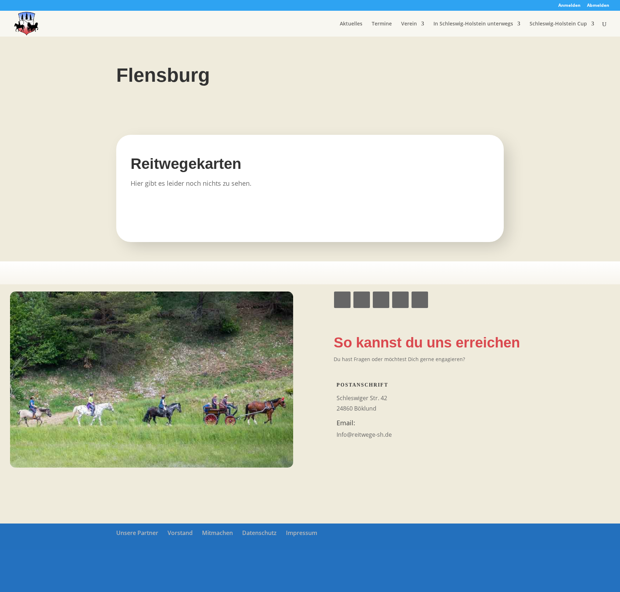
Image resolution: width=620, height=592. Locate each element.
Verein (409, 24)
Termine (382, 24)
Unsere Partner (137, 533)
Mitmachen (217, 533)
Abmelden (598, 5)
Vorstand (180, 533)
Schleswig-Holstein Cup (558, 24)
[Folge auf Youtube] (400, 300)
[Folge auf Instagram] (361, 300)
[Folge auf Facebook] (342, 300)
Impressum (301, 533)
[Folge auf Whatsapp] (381, 300)
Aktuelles (351, 24)
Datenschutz (259, 533)
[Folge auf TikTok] (420, 300)
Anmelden (569, 5)
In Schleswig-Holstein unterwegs (473, 24)
